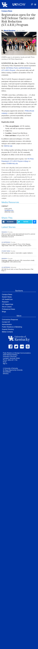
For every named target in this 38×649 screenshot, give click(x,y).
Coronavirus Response (10, 319)
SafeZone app (8, 146)
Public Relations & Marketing (12, 327)
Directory (5, 373)
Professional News (8, 309)
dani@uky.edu (8, 210)
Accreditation (7, 372)
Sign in (5, 363)
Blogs (4, 311)
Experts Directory (8, 329)
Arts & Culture (7, 307)
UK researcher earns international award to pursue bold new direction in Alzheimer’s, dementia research (18, 235)
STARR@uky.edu (12, 163)
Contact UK (6, 322)
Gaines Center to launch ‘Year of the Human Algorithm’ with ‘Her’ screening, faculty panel (16, 244)
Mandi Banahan (9, 30)
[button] (35, 4)
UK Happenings (7, 304)
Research (5, 302)
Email (4, 362)
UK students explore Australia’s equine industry (17, 253)
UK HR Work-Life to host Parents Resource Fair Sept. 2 (17, 269)
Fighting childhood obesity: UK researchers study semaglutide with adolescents (18, 261)
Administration (7, 324)
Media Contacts (7, 332)
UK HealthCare (7, 299)
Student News (7, 297)
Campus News (6, 11)
